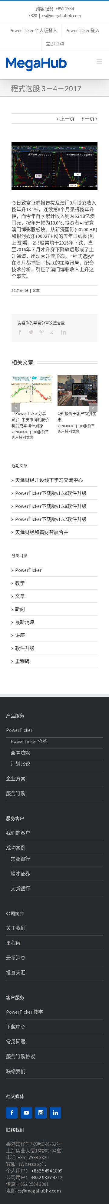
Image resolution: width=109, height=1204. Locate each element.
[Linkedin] (63, 332)
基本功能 (20, 759)
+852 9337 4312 (46, 1184)
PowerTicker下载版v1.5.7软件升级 (51, 525)
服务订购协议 (20, 1063)
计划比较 (20, 770)
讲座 (20, 642)
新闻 (20, 615)
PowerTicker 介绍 (29, 748)
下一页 (87, 119)
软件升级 (25, 655)
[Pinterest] (41, 332)
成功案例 (15, 854)
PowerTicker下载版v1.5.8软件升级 (51, 512)
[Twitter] (30, 332)
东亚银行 (20, 865)
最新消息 (25, 628)
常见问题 (15, 1048)
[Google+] (52, 332)
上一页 (67, 119)
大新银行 (20, 895)
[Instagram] (41, 1119)
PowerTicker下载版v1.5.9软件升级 (51, 499)
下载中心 (15, 1033)
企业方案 (15, 785)
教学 (20, 589)
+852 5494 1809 (46, 1177)
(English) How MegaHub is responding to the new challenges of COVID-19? (74, 425)
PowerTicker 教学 (24, 1018)
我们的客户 (18, 839)
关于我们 (15, 934)
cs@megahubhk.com (61, 15)
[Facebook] (20, 332)
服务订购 (15, 800)
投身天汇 (15, 979)
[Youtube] (26, 1119)
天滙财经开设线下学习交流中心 (49, 486)
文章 (36, 290)
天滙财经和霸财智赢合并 (41, 538)
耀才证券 (20, 880)
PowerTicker (28, 576)
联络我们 (15, 1078)
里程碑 (22, 668)
